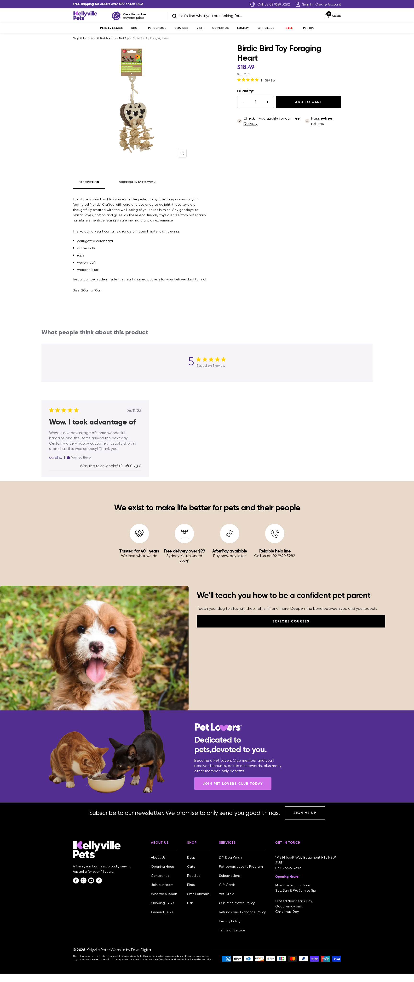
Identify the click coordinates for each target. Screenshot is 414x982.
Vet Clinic (226, 894)
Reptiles (193, 875)
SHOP (135, 28)
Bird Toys (124, 38)
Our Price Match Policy (237, 903)
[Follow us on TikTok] (99, 880)
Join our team (162, 885)
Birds (191, 885)
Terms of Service (232, 930)
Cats (191, 866)
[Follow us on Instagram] (83, 880)
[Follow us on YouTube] (91, 880)
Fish (190, 903)
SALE (289, 28)
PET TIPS (309, 28)
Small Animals (198, 894)
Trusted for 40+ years (139, 551)
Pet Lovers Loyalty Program (241, 866)
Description (89, 182)
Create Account (328, 4)
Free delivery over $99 (184, 551)
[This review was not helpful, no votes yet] (136, 466)
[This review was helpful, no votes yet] (127, 466)
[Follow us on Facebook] (76, 880)
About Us (158, 857)
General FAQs (162, 912)
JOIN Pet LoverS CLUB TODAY (233, 783)
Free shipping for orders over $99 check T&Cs (108, 4)
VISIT (200, 28)
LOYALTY (243, 28)
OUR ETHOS (220, 28)
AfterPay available (229, 551)
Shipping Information (137, 182)
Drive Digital (141, 949)
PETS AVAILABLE (111, 28)
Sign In (307, 4)
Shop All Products (83, 38)
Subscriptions (230, 875)
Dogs (191, 857)
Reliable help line (275, 551)
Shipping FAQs (162, 903)
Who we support (164, 894)
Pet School (157, 28)
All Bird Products (106, 38)
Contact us (160, 875)
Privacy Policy (229, 921)
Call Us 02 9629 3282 (273, 4)
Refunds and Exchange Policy (242, 912)
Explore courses (291, 621)
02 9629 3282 (290, 868)
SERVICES (181, 28)
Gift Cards (266, 28)
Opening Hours (163, 866)
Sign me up (304, 813)
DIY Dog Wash (230, 857)
